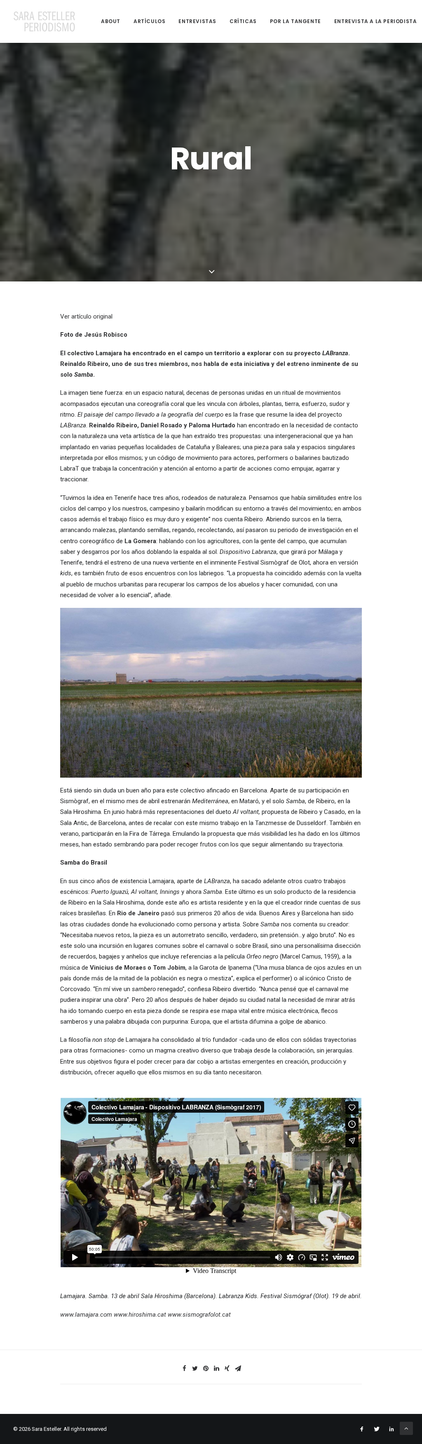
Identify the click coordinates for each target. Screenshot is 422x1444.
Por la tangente (295, 21)
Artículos (149, 21)
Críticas (243, 21)
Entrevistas (197, 21)
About (110, 21)
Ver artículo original (86, 316)
